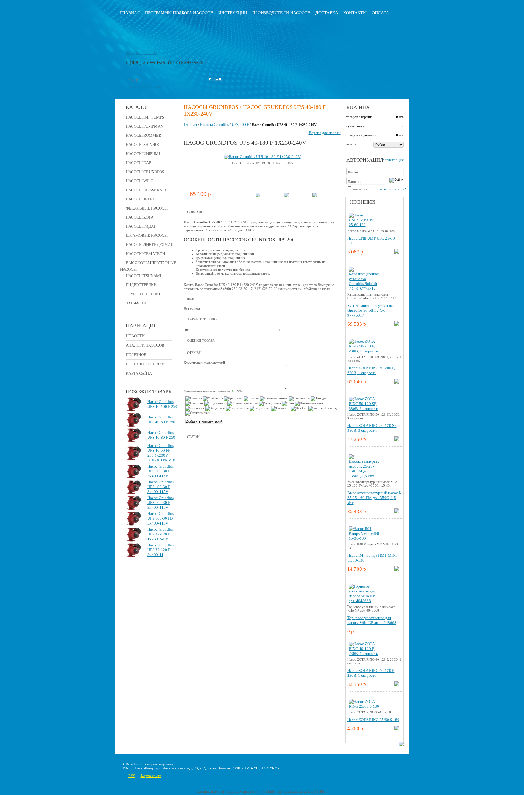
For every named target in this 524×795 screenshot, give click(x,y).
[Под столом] (215, 403)
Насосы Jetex (140, 199)
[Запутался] (215, 408)
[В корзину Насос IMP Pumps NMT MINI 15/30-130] (396, 569)
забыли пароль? (392, 189)
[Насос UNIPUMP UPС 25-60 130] (364, 225)
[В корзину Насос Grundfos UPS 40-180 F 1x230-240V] (258, 196)
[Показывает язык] (309, 403)
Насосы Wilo (139, 181)
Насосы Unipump (143, 153)
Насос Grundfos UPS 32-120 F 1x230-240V (160, 534)
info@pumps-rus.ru (141, 52)
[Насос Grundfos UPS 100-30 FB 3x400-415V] (134, 524)
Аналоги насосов (145, 345)
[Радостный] (260, 408)
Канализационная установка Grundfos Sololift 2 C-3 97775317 (371, 310)
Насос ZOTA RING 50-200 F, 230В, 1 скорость (371, 370)
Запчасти (136, 303)
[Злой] (288, 403)
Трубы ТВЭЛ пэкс (144, 294)
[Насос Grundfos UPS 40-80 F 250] (134, 440)
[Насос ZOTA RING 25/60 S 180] (364, 706)
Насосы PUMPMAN (144, 126)
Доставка (326, 13)
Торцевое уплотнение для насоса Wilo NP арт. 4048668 (371, 620)
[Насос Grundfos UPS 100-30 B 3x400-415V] (134, 477)
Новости (135, 336)
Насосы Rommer (143, 135)
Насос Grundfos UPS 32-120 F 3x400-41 (160, 550)
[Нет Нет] (299, 408)
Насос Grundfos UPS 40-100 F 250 (162, 404)
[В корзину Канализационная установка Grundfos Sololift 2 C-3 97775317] (396, 324)
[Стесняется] (299, 398)
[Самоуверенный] (274, 398)
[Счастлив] (194, 403)
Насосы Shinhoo (143, 144)
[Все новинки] (401, 745)
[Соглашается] (237, 408)
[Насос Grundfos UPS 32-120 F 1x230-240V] (134, 540)
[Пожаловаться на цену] (314, 196)
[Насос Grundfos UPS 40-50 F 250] (134, 425)
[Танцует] (319, 398)
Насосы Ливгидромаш (150, 244)
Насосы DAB (139, 162)
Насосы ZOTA (139, 217)
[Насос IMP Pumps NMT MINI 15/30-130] (364, 538)
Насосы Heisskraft (146, 190)
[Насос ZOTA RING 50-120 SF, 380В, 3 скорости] (364, 408)
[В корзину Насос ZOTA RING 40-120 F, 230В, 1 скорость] (396, 685)
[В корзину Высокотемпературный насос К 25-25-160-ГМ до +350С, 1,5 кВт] (396, 512)
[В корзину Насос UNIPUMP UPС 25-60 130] (396, 252)
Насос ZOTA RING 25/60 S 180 (373, 719)
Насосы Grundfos (145, 171)
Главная (130, 13)
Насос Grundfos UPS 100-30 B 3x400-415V (160, 471)
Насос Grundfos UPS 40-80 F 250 (161, 435)
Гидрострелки (141, 285)
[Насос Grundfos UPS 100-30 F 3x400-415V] (134, 493)
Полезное (136, 354)
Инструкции (232, 13)
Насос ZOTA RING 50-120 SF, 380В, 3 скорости (372, 428)
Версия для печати (325, 132)
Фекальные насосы (147, 208)
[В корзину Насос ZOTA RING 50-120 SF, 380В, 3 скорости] (396, 440)
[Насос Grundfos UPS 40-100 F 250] (134, 410)
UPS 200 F (240, 124)
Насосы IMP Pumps (145, 117)
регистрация (393, 160)
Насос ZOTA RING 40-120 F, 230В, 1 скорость (371, 673)
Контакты (355, 13)
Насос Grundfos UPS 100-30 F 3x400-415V (160, 487)
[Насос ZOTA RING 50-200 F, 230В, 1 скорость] (364, 351)
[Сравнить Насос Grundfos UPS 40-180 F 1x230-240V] (286, 196)
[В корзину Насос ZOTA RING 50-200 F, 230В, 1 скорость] (396, 382)
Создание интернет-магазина (217, 791)
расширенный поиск (145, 86)
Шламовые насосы (147, 235)
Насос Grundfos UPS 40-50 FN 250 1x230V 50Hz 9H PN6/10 (161, 452)
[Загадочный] (270, 403)
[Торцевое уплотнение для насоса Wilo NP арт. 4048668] (364, 601)
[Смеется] (193, 398)
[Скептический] (197, 413)
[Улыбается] (213, 398)
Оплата (380, 13)
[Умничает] (194, 408)
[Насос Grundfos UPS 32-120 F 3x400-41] (134, 556)
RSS (131, 775)
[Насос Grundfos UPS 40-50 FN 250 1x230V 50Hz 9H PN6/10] (134, 459)
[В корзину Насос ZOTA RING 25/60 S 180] (396, 729)
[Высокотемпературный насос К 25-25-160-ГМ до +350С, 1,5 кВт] (364, 476)
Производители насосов (281, 13)
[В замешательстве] (242, 403)
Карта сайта (139, 373)
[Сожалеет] (280, 408)
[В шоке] (251, 398)
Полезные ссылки (145, 364)
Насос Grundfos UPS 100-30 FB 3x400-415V (160, 518)
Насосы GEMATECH (145, 253)
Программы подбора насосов (179, 13)
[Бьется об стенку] (323, 408)
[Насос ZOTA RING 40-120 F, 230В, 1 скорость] (364, 653)
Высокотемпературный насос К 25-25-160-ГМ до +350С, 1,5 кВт (374, 498)
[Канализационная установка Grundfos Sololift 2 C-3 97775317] (364, 288)
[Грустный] (233, 398)
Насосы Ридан (141, 226)
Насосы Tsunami (143, 275)
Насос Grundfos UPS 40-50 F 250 (161, 419)
